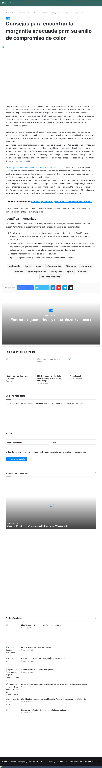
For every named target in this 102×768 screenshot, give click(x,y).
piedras (82, 271)
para (70, 271)
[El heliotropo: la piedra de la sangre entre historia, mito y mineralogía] (51, 366)
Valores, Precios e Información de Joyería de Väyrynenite (37, 526)
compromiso (55, 266)
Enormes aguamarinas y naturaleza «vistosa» (51, 320)
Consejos (71, 266)
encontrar (87, 266)
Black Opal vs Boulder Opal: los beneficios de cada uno (44, 710)
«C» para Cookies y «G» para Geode (36, 647)
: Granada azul (75, 376)
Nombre (9, 433)
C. (62, 167)
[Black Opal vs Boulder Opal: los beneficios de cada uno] (12, 713)
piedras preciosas (51, 276)
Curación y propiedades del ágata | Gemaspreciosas (43, 658)
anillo (28, 266)
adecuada (15, 266)
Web (54, 443)
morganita (57, 271)
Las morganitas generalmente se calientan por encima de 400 (33, 167)
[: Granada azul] (82, 366)
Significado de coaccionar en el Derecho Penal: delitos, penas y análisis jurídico (55, 699)
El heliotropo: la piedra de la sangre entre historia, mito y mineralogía (49, 378)
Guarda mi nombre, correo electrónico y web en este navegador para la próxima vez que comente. (47, 452)
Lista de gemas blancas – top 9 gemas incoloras (41, 625)
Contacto (96, 762)
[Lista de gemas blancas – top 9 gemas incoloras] (12, 634)
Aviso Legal (52, 762)
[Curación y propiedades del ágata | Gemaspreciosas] (12, 662)
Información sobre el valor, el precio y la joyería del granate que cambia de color (55, 684)
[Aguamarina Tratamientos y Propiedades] (12, 674)
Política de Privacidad (82, 762)
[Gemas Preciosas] (9, 3)
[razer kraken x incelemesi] (51, 767)
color (39, 266)
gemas (19, 271)
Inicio (9, 13)
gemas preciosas (37, 271)
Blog (14, 13)
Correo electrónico (14, 443)
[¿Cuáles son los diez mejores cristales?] (19, 366)
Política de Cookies (65, 762)
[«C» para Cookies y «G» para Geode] (12, 650)
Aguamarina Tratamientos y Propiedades (38, 669)
